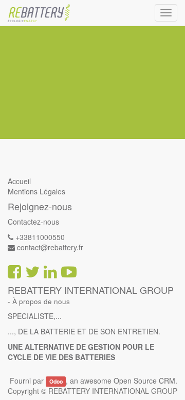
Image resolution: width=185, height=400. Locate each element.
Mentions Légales (36, 191)
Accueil (19, 181)
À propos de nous (41, 301)
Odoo (56, 381)
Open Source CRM (144, 380)
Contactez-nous (33, 221)
